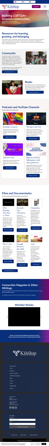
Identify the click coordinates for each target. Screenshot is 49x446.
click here (34, 295)
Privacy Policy (22, 444)
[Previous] (7, 317)
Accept (44, 444)
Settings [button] (32, 444)
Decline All (38, 444)
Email (10, 421)
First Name (11, 417)
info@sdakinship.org (13, 399)
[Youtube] (16, 408)
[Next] (41, 317)
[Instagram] (13, 408)
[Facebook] (10, 408)
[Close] (47, 444)
